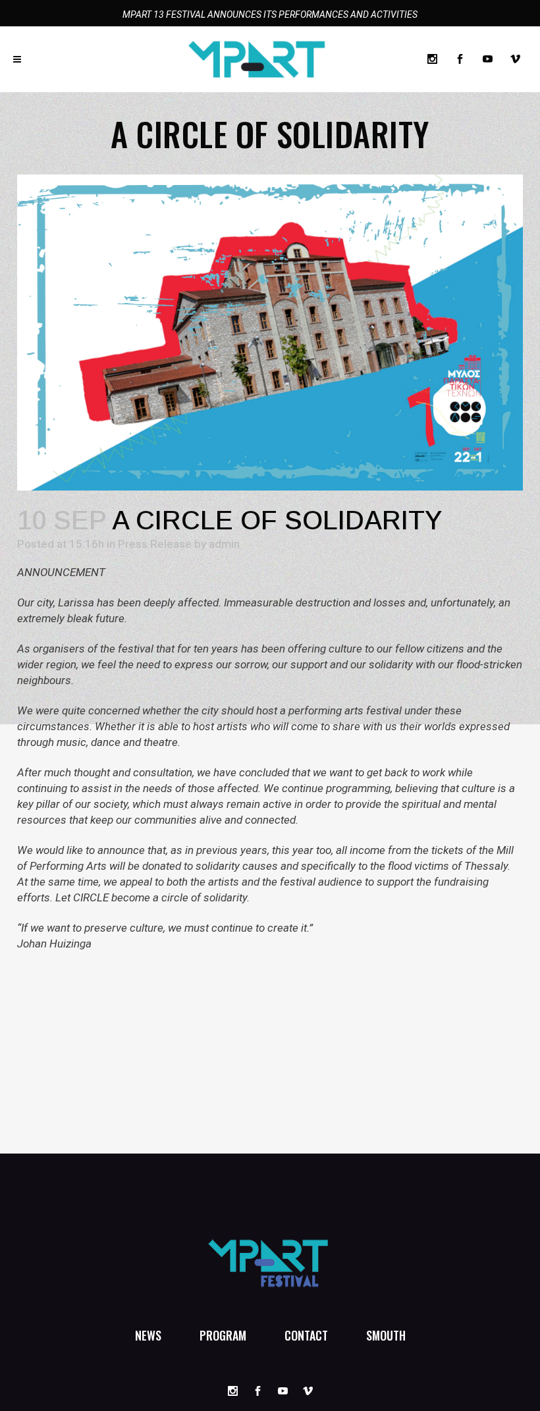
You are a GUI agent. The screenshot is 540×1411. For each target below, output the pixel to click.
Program (223, 1335)
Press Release (155, 543)
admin (224, 543)
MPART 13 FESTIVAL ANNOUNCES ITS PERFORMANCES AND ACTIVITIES (270, 14)
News (148, 1335)
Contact (306, 1335)
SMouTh (386, 1335)
